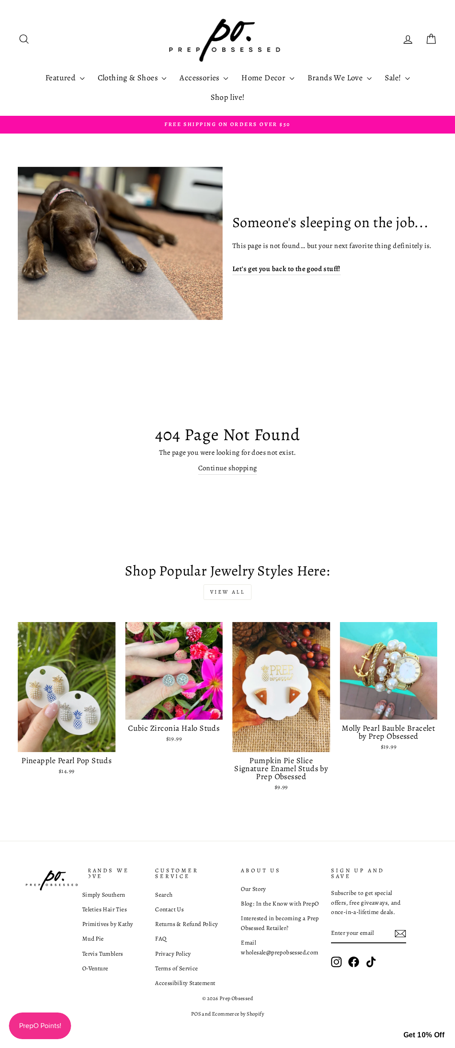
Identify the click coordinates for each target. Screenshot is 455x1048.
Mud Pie (93, 938)
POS (196, 1013)
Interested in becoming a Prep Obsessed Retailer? (280, 923)
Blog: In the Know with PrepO (280, 903)
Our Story (253, 889)
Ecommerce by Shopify (238, 1013)
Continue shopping (227, 468)
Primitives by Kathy (107, 924)
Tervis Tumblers (102, 954)
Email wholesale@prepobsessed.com (279, 947)
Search (163, 894)
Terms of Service (176, 968)
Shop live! (228, 97)
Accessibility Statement (185, 983)
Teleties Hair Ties (104, 909)
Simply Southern (103, 894)
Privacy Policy (173, 954)
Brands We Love (336, 77)
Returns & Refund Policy (186, 924)
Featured (61, 77)
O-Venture (95, 968)
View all (227, 591)
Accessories (200, 77)
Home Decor (264, 77)
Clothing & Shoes (129, 77)
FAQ (160, 938)
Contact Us (169, 909)
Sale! (394, 77)
